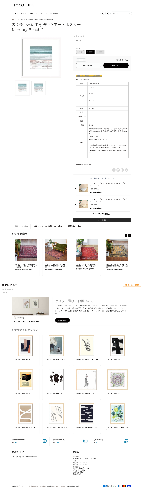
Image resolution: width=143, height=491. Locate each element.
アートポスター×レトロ (22, 393)
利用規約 (76, 466)
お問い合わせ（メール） (80, 464)
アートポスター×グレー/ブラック (87, 427)
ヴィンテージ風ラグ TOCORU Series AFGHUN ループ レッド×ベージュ (26, 266)
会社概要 (76, 456)
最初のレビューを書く (132, 285)
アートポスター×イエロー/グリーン (117, 428)
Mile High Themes (58, 486)
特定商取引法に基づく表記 (81, 468)
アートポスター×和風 (113, 359)
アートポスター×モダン (22, 359)
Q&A (74, 460)
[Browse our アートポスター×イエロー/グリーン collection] (117, 414)
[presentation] (126, 235)
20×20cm (80, 52)
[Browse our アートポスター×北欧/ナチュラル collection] (86, 346)
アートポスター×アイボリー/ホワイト (56, 428)
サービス (32, 13)
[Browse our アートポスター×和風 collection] (117, 346)
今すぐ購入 (116, 65)
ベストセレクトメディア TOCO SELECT (24, 457)
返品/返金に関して (78, 472)
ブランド (43, 13)
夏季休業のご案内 (74, 226)
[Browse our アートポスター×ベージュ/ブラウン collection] (25, 414)
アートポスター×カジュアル (85, 393)
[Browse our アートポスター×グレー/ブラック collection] (86, 414)
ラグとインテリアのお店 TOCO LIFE (28, 486)
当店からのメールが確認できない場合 (47, 226)
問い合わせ (54, 13)
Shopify (42, 486)
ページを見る (62, 320)
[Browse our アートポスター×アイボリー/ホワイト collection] (56, 414)
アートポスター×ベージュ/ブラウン (25, 428)
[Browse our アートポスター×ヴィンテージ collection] (56, 346)
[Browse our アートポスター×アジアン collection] (117, 380)
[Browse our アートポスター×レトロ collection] (25, 380)
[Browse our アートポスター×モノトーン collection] (56, 380)
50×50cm (100, 52)
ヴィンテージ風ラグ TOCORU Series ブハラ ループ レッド (86, 265)
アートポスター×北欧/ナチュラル (87, 359)
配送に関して (77, 474)
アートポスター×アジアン (114, 393)
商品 (22, 13)
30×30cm (90, 52)
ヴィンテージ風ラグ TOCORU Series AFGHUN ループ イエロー (117, 266)
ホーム (16, 13)
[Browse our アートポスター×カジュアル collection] (86, 380)
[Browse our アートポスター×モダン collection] (25, 346)
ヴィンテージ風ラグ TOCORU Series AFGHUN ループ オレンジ (56, 266)
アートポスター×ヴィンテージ (55, 359)
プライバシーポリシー (80, 470)
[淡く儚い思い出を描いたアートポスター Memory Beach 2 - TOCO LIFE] (40, 58)
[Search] (129, 13)
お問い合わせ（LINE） (80, 462)
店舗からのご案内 (21, 226)
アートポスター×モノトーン (54, 393)
